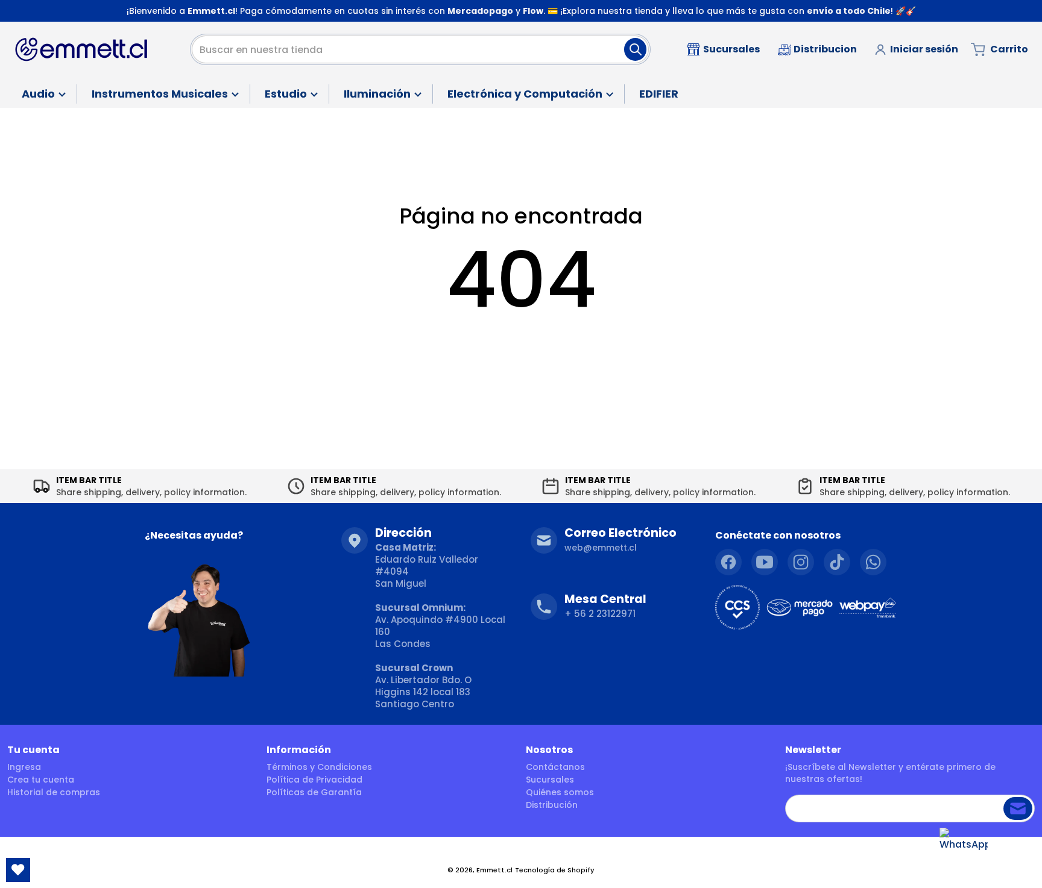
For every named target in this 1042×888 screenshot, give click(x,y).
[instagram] (801, 562)
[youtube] (764, 562)
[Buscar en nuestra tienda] (635, 49)
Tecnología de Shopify (555, 870)
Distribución (552, 805)
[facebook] (728, 562)
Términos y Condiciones (319, 767)
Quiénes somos (560, 792)
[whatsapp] (873, 562)
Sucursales (550, 780)
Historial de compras (53, 792)
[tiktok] (837, 562)
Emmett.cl (494, 870)
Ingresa (24, 767)
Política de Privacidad (314, 780)
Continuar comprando (521, 341)
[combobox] (420, 49)
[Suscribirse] (1017, 808)
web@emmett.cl (600, 548)
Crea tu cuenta (40, 780)
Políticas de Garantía (314, 792)
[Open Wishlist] (18, 870)
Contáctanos (555, 767)
